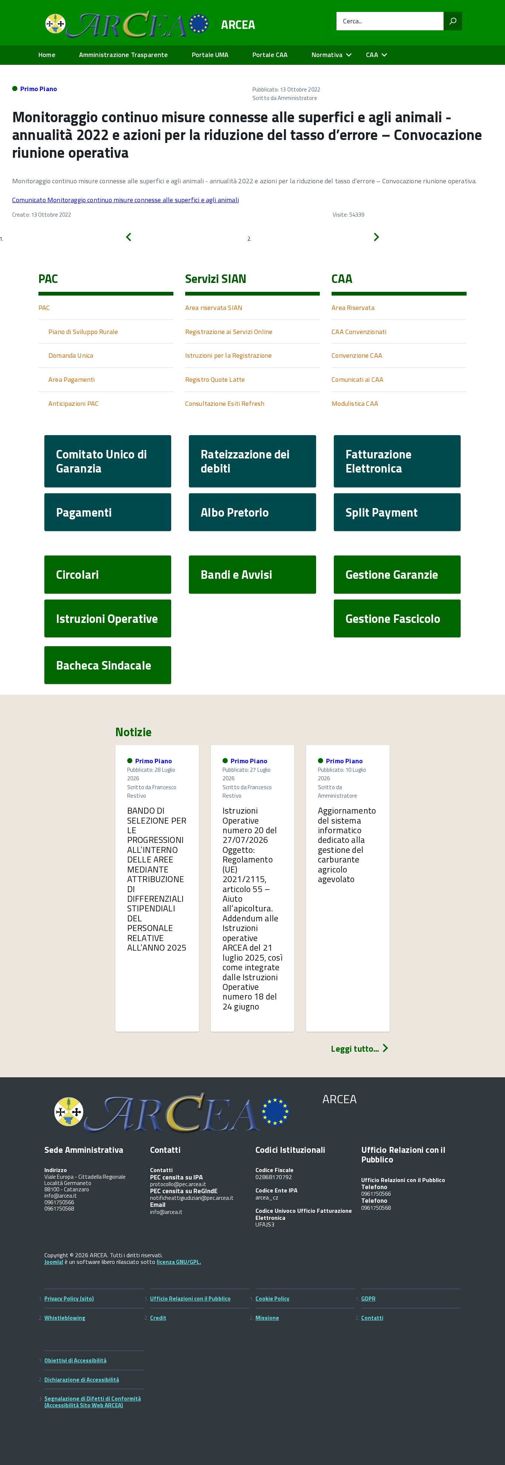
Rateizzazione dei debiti (245, 461)
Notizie (133, 732)
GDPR (368, 1298)
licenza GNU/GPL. (179, 1262)
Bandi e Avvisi (236, 574)
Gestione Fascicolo (393, 618)
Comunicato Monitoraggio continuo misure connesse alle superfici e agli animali (125, 200)
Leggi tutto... (356, 1048)
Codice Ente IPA (276, 1190)
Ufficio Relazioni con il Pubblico (190, 1298)
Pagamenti (84, 512)
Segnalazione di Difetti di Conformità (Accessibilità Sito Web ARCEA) (92, 1401)
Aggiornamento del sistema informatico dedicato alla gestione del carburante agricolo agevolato (347, 844)
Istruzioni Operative (107, 618)
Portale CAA (270, 55)
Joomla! (53, 1262)
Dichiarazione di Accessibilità (81, 1379)
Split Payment (382, 512)
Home (46, 55)
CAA (372, 55)
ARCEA (238, 24)
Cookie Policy (272, 1298)
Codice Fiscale (274, 1169)
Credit (158, 1318)
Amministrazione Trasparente (123, 55)
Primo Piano (38, 89)
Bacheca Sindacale (103, 665)
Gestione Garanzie (392, 574)
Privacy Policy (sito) (69, 1298)
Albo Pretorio (234, 512)
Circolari (77, 574)
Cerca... (352, 21)
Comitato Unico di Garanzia (101, 461)
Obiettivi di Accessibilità (75, 1360)
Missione (267, 1318)
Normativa (327, 55)
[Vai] (453, 21)
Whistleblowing (64, 1318)
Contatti (372, 1318)
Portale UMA (210, 55)
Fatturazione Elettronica (378, 461)
